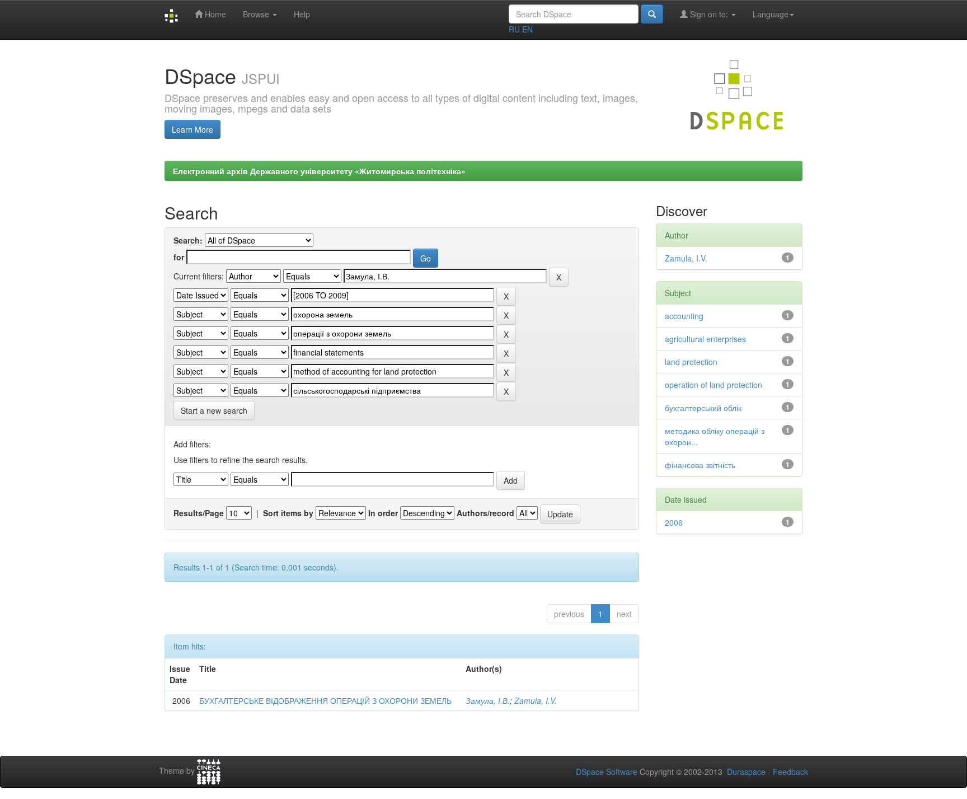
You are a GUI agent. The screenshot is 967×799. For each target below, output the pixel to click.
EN (527, 29)
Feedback (790, 771)
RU (514, 29)
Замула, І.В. (488, 700)
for (178, 257)
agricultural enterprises (705, 338)
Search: (188, 240)
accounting (684, 315)
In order (383, 512)
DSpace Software (606, 771)
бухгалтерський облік (703, 407)
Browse (257, 14)
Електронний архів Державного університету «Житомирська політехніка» (319, 170)
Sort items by (288, 512)
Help (302, 14)
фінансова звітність (700, 464)
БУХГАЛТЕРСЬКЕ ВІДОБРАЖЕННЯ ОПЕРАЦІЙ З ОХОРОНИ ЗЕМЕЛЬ (325, 700)
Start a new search (214, 410)
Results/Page (198, 512)
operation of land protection (713, 384)
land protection (691, 361)
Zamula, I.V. (535, 700)
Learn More (192, 129)
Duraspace (746, 771)
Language (770, 14)
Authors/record (485, 512)
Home (214, 14)
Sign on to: (709, 14)
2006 (674, 522)
